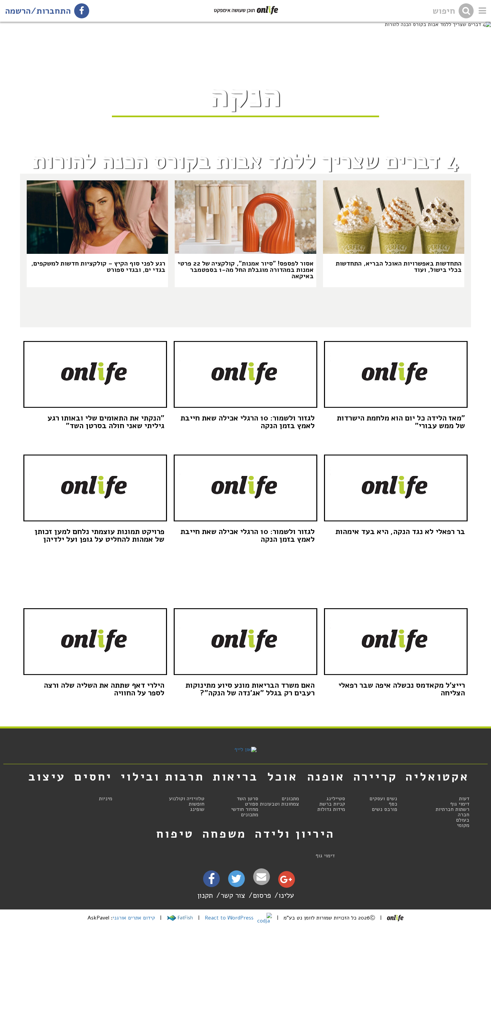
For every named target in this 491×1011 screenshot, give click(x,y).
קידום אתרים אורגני (134, 917)
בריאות (235, 777)
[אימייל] (261, 877)
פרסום (262, 895)
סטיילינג (335, 798)
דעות (464, 798)
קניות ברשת (332, 804)
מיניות (105, 798)
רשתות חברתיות (452, 809)
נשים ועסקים (383, 798)
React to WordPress (230, 917)
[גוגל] (286, 881)
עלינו (286, 895)
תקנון (205, 895)
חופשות (196, 804)
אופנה (326, 777)
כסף (393, 804)
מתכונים (290, 798)
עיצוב (47, 777)
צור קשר (232, 895)
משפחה (224, 834)
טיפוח (175, 834)
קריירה (375, 777)
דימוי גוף (459, 804)
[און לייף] (245, 749)
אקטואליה (437, 777)
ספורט (251, 804)
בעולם (462, 820)
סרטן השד (247, 798)
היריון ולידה (295, 834)
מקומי (463, 825)
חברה (463, 814)
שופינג (197, 809)
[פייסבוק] (211, 881)
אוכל (282, 777)
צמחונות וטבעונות (279, 804)
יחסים (93, 777)
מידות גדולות (331, 809)
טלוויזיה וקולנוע (186, 798)
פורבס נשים (384, 809)
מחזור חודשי (244, 809)
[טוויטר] (236, 881)
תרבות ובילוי (162, 777)
